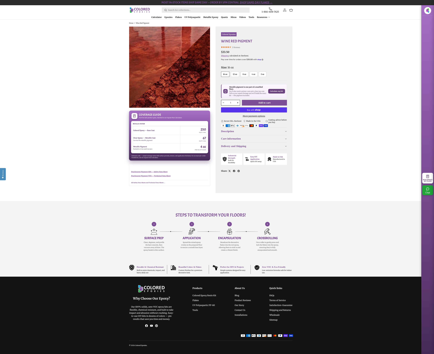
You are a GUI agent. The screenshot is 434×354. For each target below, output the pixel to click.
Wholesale (274, 315)
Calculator (156, 17)
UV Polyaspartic (192, 17)
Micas (233, 17)
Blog (237, 295)
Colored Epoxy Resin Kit (204, 295)
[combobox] (206, 10)
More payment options (254, 116)
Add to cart (264, 102)
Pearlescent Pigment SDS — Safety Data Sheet (149, 172)
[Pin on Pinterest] (238, 171)
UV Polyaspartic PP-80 (203, 305)
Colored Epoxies (229, 34)
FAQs (271, 295)
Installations (241, 315)
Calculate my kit (276, 91)
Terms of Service (277, 300)
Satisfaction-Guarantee (280, 305)
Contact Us (240, 310)
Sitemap (273, 320)
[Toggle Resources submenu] (269, 17)
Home (131, 23)
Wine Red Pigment (142, 23)
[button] (291, 9)
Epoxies (168, 17)
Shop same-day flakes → (250, 2)
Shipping (225, 56)
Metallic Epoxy (210, 17)
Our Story (239, 305)
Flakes (178, 17)
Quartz (224, 17)
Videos (242, 17)
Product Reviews (243, 300)
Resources (262, 17)
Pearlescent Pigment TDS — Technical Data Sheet (151, 176)
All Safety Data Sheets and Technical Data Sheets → (148, 182)
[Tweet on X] (229, 171)
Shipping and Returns (280, 310)
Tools (251, 17)
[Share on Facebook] (234, 171)
